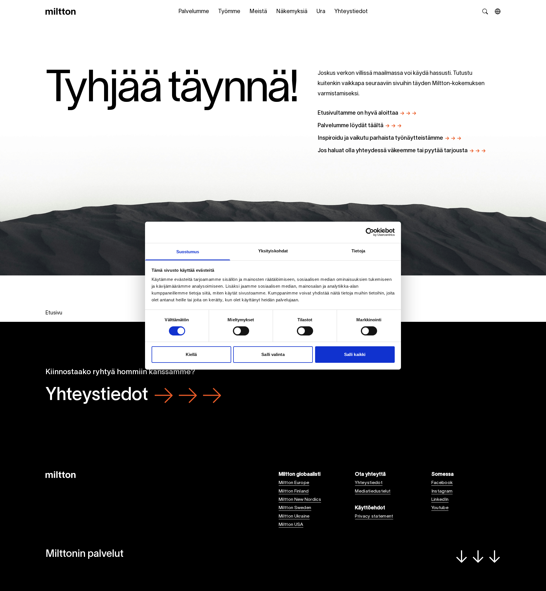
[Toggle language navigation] (497, 11)
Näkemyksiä (291, 11)
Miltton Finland (294, 491)
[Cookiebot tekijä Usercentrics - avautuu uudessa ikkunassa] (370, 232)
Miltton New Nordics (300, 500)
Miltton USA (291, 525)
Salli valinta (272, 354)
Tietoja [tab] (358, 250)
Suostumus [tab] (187, 251)
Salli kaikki (354, 354)
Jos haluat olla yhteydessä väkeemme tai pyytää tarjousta (393, 150)
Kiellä (191, 354)
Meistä (258, 11)
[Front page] (61, 11)
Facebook (442, 483)
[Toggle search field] (485, 11)
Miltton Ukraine (294, 516)
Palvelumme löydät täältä (350, 125)
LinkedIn (440, 500)
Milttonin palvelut (84, 554)
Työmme (229, 11)
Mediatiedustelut (372, 491)
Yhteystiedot (351, 11)
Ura (321, 11)
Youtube (439, 508)
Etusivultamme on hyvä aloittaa (358, 113)
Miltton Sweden (295, 508)
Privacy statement (374, 516)
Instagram (442, 491)
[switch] (241, 330)
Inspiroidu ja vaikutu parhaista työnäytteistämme (380, 138)
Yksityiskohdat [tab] (273, 250)
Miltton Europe (294, 483)
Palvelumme (193, 11)
